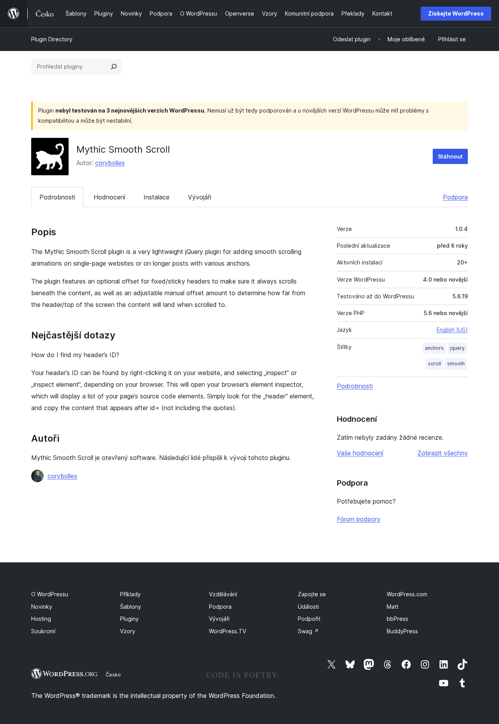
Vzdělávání (223, 594)
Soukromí (43, 631)
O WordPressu (49, 594)
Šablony (130, 606)
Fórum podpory (358, 519)
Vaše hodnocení (360, 453)
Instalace (156, 197)
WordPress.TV (227, 631)
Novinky (41, 606)
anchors (434, 348)
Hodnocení (109, 197)
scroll (434, 363)
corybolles (110, 163)
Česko (113, 674)
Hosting (41, 618)
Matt (392, 606)
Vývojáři (199, 197)
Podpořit (309, 618)
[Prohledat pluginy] (114, 66)
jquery (457, 348)
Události (308, 606)
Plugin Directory (52, 39)
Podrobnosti (57, 197)
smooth (456, 363)
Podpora (455, 197)
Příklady (130, 594)
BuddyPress (402, 631)
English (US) (452, 329)
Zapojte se (312, 594)
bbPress (397, 618)
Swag (308, 631)
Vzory (127, 631)
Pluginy (129, 618)
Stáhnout (450, 156)
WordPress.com (407, 594)
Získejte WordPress (456, 13)
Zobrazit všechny (443, 453)
